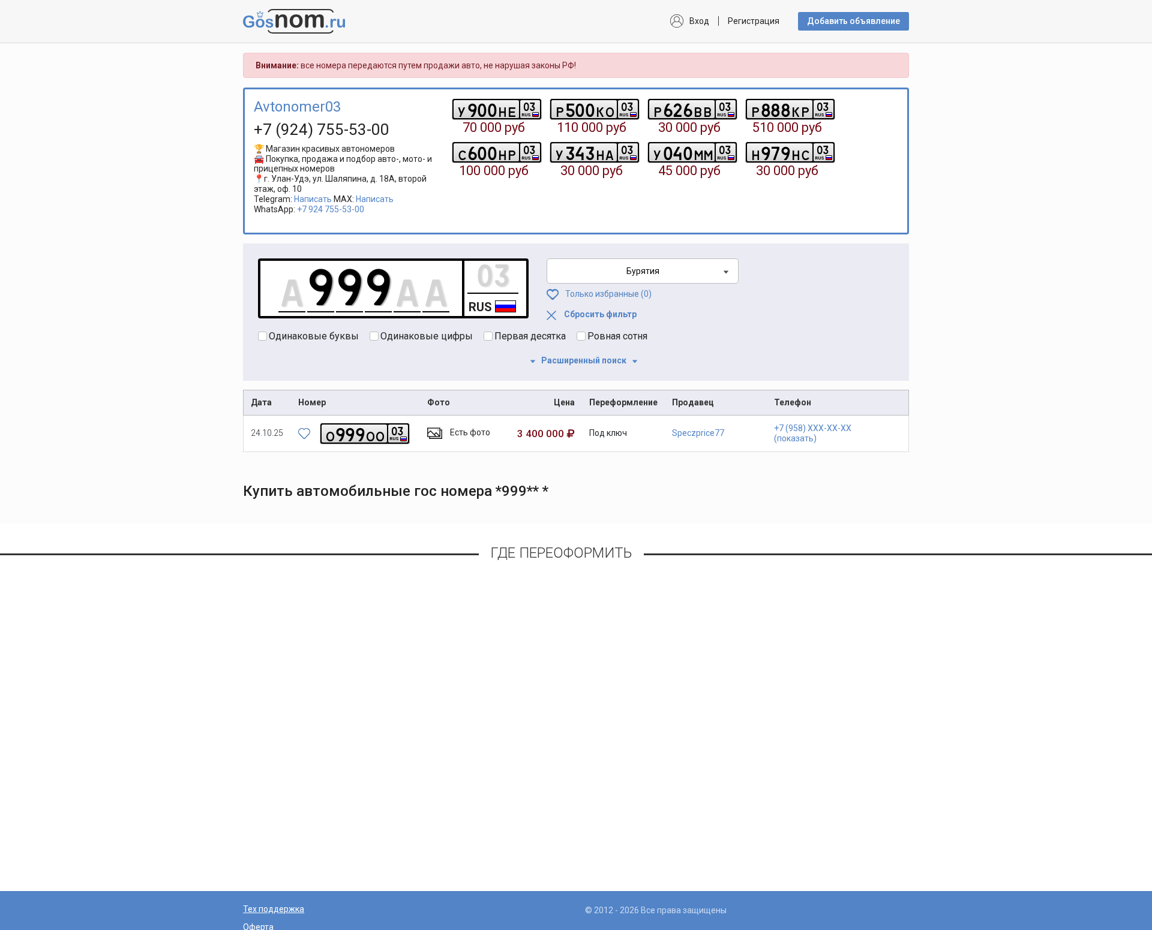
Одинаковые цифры (426, 336)
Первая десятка (530, 336)
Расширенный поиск (583, 360)
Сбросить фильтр (599, 314)
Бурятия (642, 271)
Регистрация (753, 21)
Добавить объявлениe (853, 21)
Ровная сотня (617, 336)
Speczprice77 (698, 433)
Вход (699, 21)
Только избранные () (607, 294)
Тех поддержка (273, 909)
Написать (313, 199)
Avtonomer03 (297, 106)
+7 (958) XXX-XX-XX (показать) (812, 433)
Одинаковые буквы (314, 336)
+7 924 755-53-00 (330, 209)
